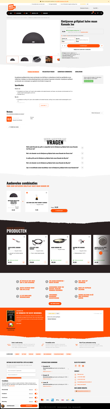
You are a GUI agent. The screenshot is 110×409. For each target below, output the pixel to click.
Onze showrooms (47, 354)
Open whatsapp (89, 81)
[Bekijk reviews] (84, 4)
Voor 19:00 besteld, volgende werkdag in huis (69, 4)
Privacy (69, 407)
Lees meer (18, 323)
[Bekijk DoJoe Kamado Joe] (59, 250)
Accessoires (9, 17)
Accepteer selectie (10, 405)
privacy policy (12, 385)
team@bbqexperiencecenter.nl (84, 382)
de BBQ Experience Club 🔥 (62, 1)
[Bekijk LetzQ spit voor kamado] (38, 250)
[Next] (58, 60)
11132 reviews (97, 313)
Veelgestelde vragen (48, 72)
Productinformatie (33, 72)
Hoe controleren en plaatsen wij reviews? (15, 114)
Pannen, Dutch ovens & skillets (20, 17)
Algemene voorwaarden (62, 407)
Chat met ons (80, 374)
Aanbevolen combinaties (65, 72)
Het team (24, 354)
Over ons (31, 354)
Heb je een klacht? (81, 384)
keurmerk (68, 55)
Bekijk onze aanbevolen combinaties (82, 49)
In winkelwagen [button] (23, 262)
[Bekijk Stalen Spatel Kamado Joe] (16, 250)
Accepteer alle (29, 405)
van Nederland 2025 (69, 57)
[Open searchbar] (101, 13)
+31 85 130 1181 (81, 379)
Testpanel (69, 354)
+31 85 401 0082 (81, 377)
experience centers (84, 32)
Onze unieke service (55, 303)
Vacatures (38, 354)
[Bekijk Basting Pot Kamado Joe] (81, 250)
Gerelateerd (78, 72)
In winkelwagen (83, 45)
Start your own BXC (76, 407)
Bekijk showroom (47, 371)
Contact (17, 354)
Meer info (31, 389)
